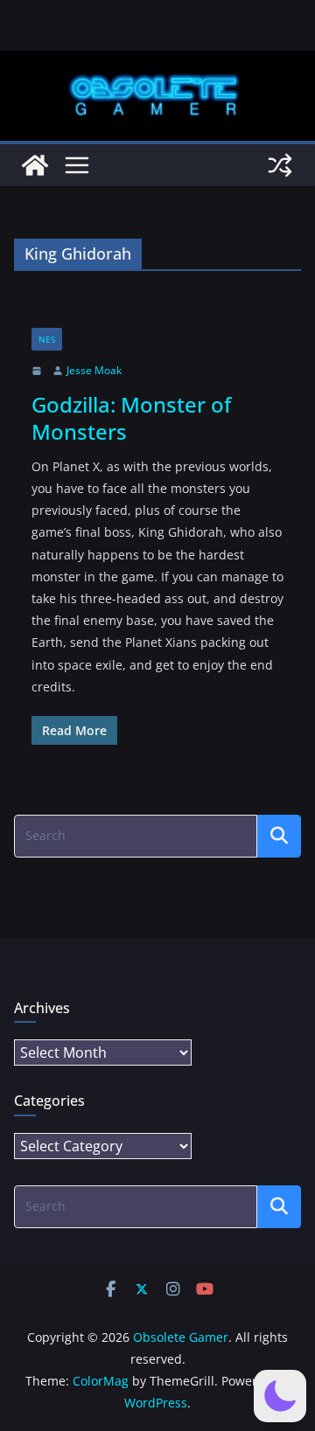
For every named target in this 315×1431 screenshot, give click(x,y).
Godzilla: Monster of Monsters (131, 418)
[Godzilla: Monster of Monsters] (158, 315)
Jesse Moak (94, 370)
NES (46, 339)
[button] (280, 1396)
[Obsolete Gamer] (35, 165)
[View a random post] (280, 165)
